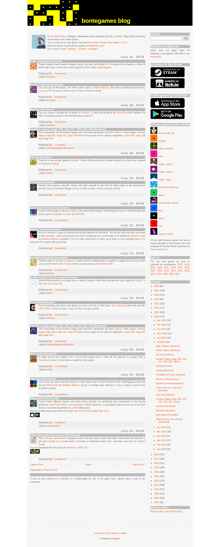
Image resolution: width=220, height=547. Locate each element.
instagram (93, 49)
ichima (49, 293)
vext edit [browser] (42, 302)
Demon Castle (138, 236)
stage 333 (73, 332)
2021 (166, 267)
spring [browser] (41, 157)
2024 (186, 264)
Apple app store (76, 411)
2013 (180, 270)
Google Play (106, 42)
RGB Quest (52, 385)
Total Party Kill (56, 404)
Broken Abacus (101, 87)
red (159, 226)
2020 (173, 267)
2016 (159, 270)
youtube (82, 49)
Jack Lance (117, 305)
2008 (171, 274)
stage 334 (48, 335)
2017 (152, 270)
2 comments (60, 341)
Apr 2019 (161, 436)
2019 (180, 267)
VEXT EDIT (44, 308)
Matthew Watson (50, 239)
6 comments (60, 73)
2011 (152, 274)
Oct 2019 (162, 329)
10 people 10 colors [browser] (49, 207)
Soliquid (50, 188)
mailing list (155, 56)
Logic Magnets (104, 67)
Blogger (116, 538)
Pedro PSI (108, 264)
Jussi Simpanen (76, 404)
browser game (129, 404)
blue (160, 210)
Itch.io (124, 42)
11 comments (61, 366)
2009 (165, 274)
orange (161, 140)
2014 (173, 270)
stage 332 (140, 332)
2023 (152, 267)
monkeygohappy (54, 148)
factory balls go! (166, 133)
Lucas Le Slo (45, 90)
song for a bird (165, 234)
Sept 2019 (162, 333)
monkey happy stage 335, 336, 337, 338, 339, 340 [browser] (68, 129)
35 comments (61, 315)
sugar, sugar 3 (165, 164)
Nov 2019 (162, 324)
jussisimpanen (53, 426)
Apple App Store (90, 42)
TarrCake (79, 214)
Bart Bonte (59, 36)
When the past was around (52, 438)
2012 (186, 270)
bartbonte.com (96, 45)
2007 (177, 274)
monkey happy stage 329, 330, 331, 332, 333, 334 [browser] (68, 325)
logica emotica (165, 148)
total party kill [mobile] (44, 398)
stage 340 (48, 138)
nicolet (49, 173)
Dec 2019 (162, 320)
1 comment (60, 145)
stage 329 (129, 332)
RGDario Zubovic (71, 385)
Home (88, 464)
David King (121, 112)
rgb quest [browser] (43, 378)
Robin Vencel (114, 132)
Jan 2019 (162, 449)
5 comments (60, 122)
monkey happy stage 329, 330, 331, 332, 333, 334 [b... (171, 400)
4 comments (60, 170)
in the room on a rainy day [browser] (53, 277)
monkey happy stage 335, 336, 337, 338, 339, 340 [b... (171, 360)
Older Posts (138, 464)
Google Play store (100, 411)
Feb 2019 (162, 444)
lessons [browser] (42, 109)
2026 (157, 286)
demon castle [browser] (45, 229)
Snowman (43, 360)
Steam (116, 42)
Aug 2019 (162, 337)
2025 (180, 264)
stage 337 (61, 135)
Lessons (85, 112)
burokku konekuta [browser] (48, 257)
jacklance (50, 318)
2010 (158, 274)
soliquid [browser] (42, 182)
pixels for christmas (167, 187)
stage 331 (61, 332)
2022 (159, 267)
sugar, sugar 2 (165, 172)
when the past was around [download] (55, 435)
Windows (71, 447)
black (160, 218)
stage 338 (140, 135)
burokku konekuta (65, 260)
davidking (50, 125)
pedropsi (50, 273)
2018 (186, 267)
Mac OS (83, 447)
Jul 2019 (161, 342)
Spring (55, 163)
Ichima (138, 280)
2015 (166, 270)
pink (160, 156)
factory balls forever (167, 203)
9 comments (60, 97)
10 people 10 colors (62, 214)
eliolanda (50, 77)
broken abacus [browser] (46, 84)
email (63, 49)
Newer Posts (37, 464)
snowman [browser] (43, 353)
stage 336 (129, 135)
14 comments (61, 394)
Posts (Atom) (50, 470)
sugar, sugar (164, 179)
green (160, 195)
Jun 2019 (162, 427)
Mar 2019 (162, 440)
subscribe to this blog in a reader (110, 533)
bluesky (72, 49)
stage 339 (73, 135)
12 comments (61, 220)
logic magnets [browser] (46, 61)
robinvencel (68, 148)
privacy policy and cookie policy (166, 511)
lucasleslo (51, 100)
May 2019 (162, 431)
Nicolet (75, 160)
